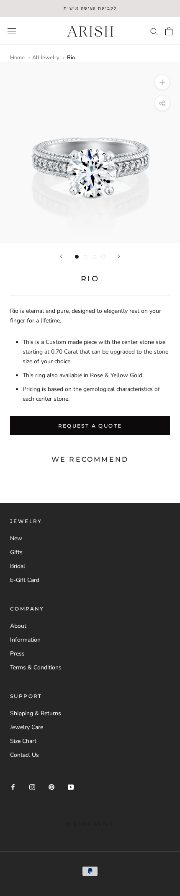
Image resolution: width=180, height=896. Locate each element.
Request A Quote (90, 426)
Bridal (17, 566)
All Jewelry (45, 57)
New (16, 538)
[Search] (154, 30)
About (18, 626)
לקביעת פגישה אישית (90, 8)
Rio (71, 57)
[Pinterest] (51, 787)
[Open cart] (168, 31)
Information (25, 640)
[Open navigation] (12, 31)
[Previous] (61, 256)
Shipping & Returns (35, 713)
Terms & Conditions (36, 667)
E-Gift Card (24, 580)
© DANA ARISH (90, 824)
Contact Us (24, 755)
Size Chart (23, 741)
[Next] (119, 256)
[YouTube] (71, 787)
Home (17, 57)
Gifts (16, 552)
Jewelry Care (26, 727)
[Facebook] (13, 787)
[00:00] (90, 152)
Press (17, 654)
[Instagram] (32, 787)
